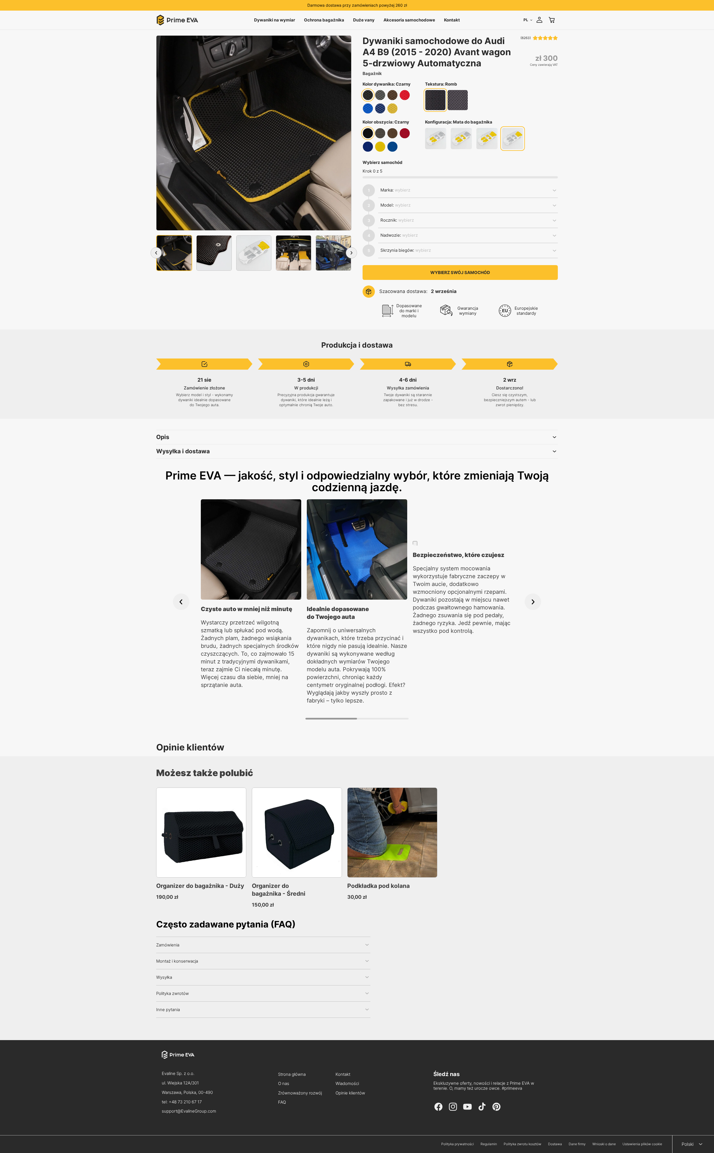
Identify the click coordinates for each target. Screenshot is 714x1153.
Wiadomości (347, 1083)
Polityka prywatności (457, 1144)
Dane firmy (577, 1144)
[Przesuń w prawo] (351, 252)
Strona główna (292, 1074)
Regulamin (489, 1144)
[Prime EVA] (189, 1060)
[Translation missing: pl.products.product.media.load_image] (174, 253)
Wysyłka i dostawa (183, 451)
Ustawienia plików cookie (642, 1144)
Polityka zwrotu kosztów (522, 1144)
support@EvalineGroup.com (189, 1111)
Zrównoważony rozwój (300, 1093)
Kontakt (343, 1074)
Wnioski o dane (604, 1144)
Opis (162, 436)
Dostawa (555, 1144)
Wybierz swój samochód (460, 272)
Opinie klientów (350, 1093)
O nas (283, 1083)
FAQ (282, 1102)
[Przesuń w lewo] (156, 252)
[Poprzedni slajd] (181, 602)
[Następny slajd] (533, 602)
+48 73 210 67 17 (185, 1101)
